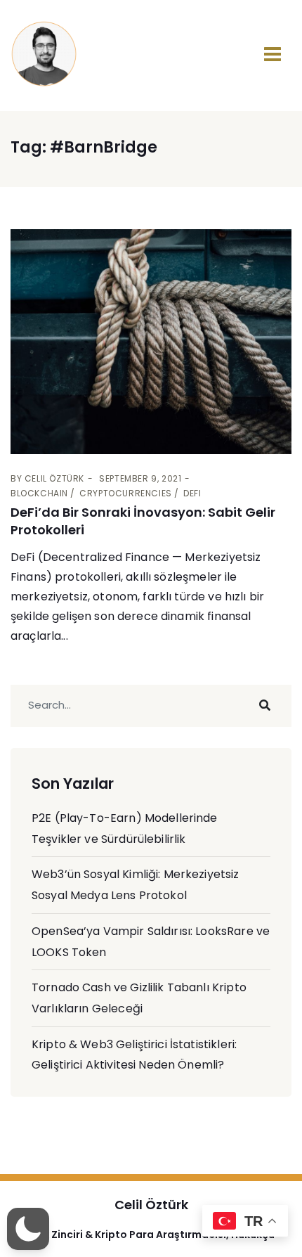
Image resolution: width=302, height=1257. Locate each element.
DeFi (192, 493)
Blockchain (39, 493)
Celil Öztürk (54, 478)
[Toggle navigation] (272, 54)
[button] (28, 1229)
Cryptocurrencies (125, 493)
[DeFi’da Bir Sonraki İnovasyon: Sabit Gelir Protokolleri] (151, 341)
